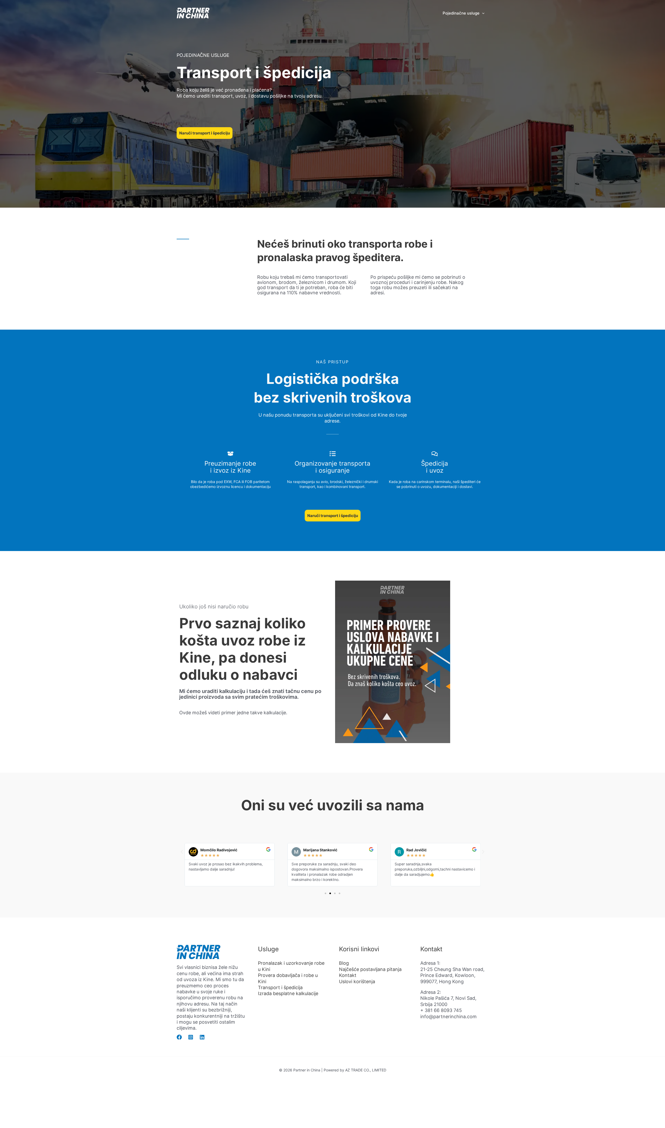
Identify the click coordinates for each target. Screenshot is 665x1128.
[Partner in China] (193, 12)
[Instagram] (190, 1037)
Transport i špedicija (280, 987)
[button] (482, 13)
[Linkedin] (202, 1037)
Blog (344, 963)
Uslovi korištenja (357, 981)
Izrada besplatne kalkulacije (288, 993)
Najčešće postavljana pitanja (370, 969)
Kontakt (347, 975)
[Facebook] (179, 1037)
